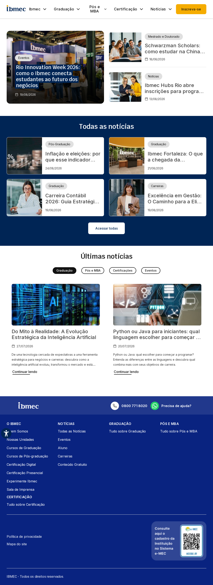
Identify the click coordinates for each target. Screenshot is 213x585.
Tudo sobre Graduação (127, 431)
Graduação (64, 9)
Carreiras (65, 456)
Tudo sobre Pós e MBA (178, 431)
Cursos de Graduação (24, 448)
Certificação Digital (21, 464)
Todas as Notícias (72, 431)
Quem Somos (17, 431)
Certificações (123, 270)
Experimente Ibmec (22, 481)
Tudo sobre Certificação (26, 504)
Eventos (151, 270)
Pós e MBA (94, 9)
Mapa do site (17, 544)
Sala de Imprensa (20, 489)
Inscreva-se (191, 9)
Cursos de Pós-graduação (27, 456)
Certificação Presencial (25, 473)
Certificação (125, 9)
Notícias (158, 9)
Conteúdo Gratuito (72, 464)
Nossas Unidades (20, 439)
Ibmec (35, 9)
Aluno (62, 448)
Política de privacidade (24, 536)
